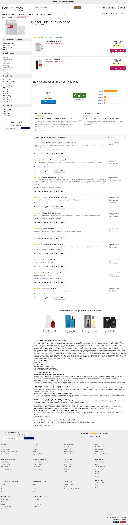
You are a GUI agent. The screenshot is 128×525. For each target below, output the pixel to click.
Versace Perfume (6, 454)
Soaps (34, 509)
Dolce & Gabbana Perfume (9, 451)
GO (77, 7)
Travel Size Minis (6, 506)
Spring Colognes (37, 462)
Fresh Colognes (7, 100)
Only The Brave (55, 422)
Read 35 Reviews (48, 37)
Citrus (34, 491)
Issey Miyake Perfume (101, 454)
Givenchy (35, 451)
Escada (35, 449)
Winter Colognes (37, 469)
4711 (4, 61)
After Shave (4, 499)
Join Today (28, 438)
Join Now (26, 128)
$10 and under (7, 109)
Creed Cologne (99, 444)
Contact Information (69, 484)
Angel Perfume (5, 449)
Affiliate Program (100, 466)
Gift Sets (43, 14)
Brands (51, 14)
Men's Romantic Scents (10, 82)
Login (96, 487)
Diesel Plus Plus (74, 420)
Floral (2, 489)
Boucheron (36, 444)
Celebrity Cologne (8, 86)
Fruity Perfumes (8, 94)
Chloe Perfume (68, 449)
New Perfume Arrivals (9, 43)
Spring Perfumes (6, 462)
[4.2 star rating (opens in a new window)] (94, 433)
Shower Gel (4, 509)
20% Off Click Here (118, 46)
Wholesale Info (99, 462)
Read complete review (41, 130)
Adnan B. (6, 73)
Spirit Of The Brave (67, 422)
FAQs (65, 486)
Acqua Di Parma (8, 67)
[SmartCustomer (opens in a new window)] (95, 436)
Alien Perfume (5, 447)
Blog (96, 476)
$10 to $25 (6, 111)
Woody (3, 484)
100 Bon (5, 57)
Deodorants (4, 504)
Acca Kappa (6, 63)
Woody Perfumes (8, 88)
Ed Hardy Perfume (69, 454)
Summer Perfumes (6, 464)
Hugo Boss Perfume (38, 454)
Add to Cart (119, 50)
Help (112, 14)
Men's (22, 14)
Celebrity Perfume (8, 84)
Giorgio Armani (99, 451)
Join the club (60, 14)
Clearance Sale (7, 47)
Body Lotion (4, 502)
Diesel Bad (86, 422)
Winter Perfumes (6, 469)
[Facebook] (114, 522)
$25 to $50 (6, 113)
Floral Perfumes (7, 92)
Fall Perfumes (5, 466)
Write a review (48, 102)
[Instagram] (124, 522)
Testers (66, 471)
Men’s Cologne (68, 464)
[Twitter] (117, 522)
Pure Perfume (37, 504)
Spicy (3, 486)
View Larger (39, 53)
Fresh (34, 489)
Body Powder (36, 502)
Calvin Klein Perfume (70, 447)
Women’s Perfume (69, 462)
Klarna (97, 474)
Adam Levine (7, 69)
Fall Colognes (36, 466)
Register (97, 485)
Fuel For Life (64, 420)
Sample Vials (36, 506)
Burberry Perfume (69, 444)
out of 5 (104, 433)
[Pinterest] (121, 522)
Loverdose (56, 420)
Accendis (6, 65)
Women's (8, 14)
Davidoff (97, 447)
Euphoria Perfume (69, 451)
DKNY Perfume (99, 449)
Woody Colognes (8, 96)
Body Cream (36, 499)
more (92, 422)
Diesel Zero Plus (46, 420)
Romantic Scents (8, 80)
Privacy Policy (99, 469)
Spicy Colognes (7, 98)
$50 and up (6, 115)
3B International (7, 59)
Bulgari (35, 447)
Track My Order (99, 482)
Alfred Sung (4, 444)
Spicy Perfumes (8, 90)
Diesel (35, 24)
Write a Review (58, 37)
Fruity (3, 491)
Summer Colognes (38, 464)
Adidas (5, 71)
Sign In (104, 14)
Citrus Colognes (8, 102)
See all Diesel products (42, 425)
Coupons (6, 49)
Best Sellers (34, 14)
